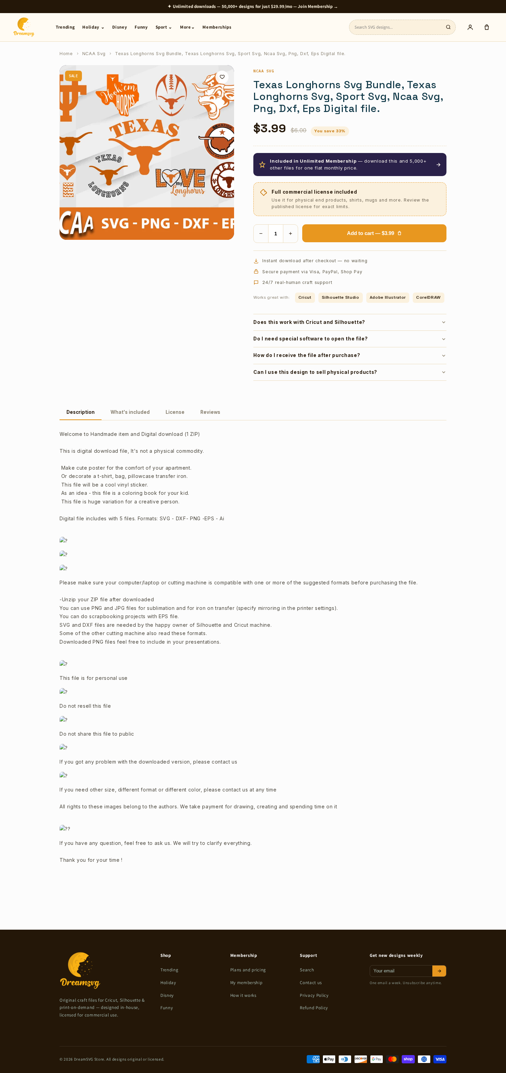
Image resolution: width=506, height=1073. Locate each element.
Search (307, 970)
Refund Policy (314, 1008)
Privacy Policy (314, 995)
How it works (243, 995)
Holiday (168, 982)
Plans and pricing (248, 970)
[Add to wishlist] (222, 77)
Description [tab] (80, 412)
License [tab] (175, 412)
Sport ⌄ (164, 27)
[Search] (448, 27)
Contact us (311, 982)
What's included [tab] (130, 412)
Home (66, 53)
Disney (119, 27)
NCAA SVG (263, 70)
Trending (65, 27)
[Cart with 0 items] (487, 27)
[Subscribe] (439, 971)
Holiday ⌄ (93, 27)
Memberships (216, 27)
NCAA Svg (94, 53)
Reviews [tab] (210, 412)
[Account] (470, 27)
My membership (246, 982)
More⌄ (187, 27)
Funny (141, 27)
